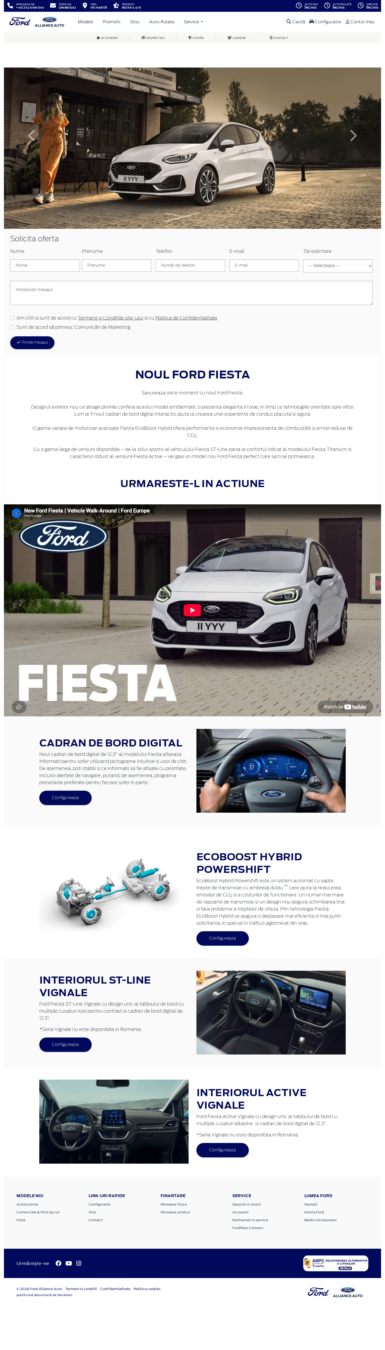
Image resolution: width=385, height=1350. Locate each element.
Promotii (111, 21)
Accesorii (240, 1212)
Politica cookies (147, 1288)
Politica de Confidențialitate (186, 318)
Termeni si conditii (81, 1288)
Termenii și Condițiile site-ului (110, 318)
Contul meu (362, 21)
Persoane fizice (174, 1204)
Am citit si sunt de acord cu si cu (116, 318)
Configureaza (65, 798)
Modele (85, 21)
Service (192, 21)
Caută (298, 21)
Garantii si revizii (246, 1204)
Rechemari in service (250, 1220)
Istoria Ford (314, 1212)
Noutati (310, 1204)
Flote (20, 1220)
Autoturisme (27, 1204)
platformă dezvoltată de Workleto (44, 1295)
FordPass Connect (247, 1227)
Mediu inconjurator (320, 1220)
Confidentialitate (115, 1288)
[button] (32, 136)
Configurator (328, 21)
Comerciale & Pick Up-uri (38, 1212)
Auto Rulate (161, 21)
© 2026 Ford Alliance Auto (39, 1288)
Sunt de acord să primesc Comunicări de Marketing (73, 327)
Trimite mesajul (34, 342)
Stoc (135, 21)
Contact (96, 1220)
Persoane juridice (175, 1212)
